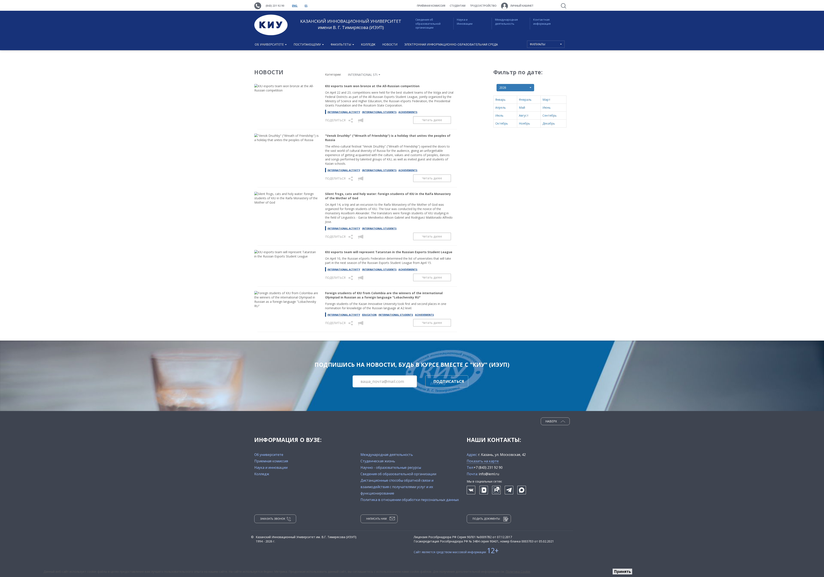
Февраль (525, 99)
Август (524, 115)
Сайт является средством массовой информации (456, 552)
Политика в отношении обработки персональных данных (409, 499)
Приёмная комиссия (431, 6)
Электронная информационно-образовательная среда (451, 44)
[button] (351, 120)
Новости (389, 44)
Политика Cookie (518, 571)
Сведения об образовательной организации (428, 23)
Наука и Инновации (465, 22)
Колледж (368, 44)
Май (522, 107)
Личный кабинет (521, 6)
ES (306, 6)
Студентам (457, 6)
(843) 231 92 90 (275, 6)
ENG (295, 6)
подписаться (448, 381)
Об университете (268, 454)
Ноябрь (524, 123)
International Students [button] (379, 112)
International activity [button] (343, 112)
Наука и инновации (271, 467)
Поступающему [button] (308, 44)
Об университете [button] (270, 44)
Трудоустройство (483, 6)
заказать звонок (272, 519)
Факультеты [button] (341, 44)
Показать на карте (483, 461)
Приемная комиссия (271, 461)
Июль (499, 115)
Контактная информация (542, 22)
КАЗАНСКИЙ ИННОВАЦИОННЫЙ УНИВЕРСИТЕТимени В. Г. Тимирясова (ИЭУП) (350, 24)
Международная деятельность (506, 22)
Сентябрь (549, 115)
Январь (500, 99)
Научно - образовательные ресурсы (390, 467)
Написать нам (376, 519)
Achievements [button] (407, 112)
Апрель (500, 107)
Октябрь (501, 123)
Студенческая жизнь (377, 461)
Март (546, 99)
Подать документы (486, 519)
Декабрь (548, 123)
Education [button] (369, 314)
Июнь (546, 107)
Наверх (551, 421)
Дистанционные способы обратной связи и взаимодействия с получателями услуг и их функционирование (396, 487)
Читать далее (432, 120)
